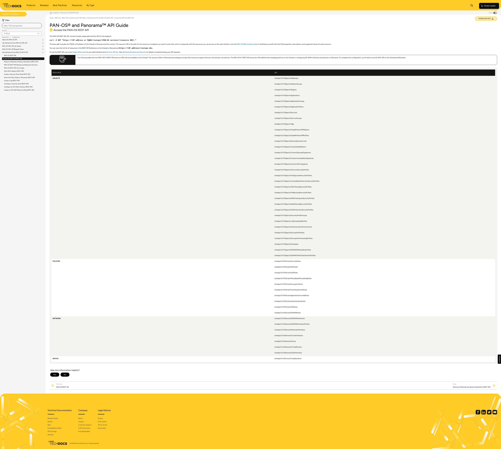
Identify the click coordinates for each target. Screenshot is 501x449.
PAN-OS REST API (10, 55)
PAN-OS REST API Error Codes (14, 68)
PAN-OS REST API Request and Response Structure (21, 65)
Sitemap (50, 435)
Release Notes (53, 418)
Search (50, 422)
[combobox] (22, 25)
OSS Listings (52, 431)
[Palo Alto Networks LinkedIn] (483, 414)
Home (51, 18)
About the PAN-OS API (9, 40)
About (80, 418)
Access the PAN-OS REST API (12, 58)
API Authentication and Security (134, 52)
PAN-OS (57, 18)
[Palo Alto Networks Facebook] (478, 414)
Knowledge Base (84, 431)
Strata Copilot (489, 6)
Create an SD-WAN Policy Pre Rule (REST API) (19, 90)
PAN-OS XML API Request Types (12, 49)
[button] (499, 359)
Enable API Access (79, 52)
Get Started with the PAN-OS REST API (15, 52)
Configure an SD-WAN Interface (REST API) (18, 87)
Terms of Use (102, 425)
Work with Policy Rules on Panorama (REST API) (19, 77)
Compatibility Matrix (55, 428)
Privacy (100, 418)
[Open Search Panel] (472, 5)
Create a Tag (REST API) (12, 81)
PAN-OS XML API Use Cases (11, 46)
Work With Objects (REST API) (14, 71)
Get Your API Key (112, 52)
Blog (49, 425)
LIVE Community (84, 428)
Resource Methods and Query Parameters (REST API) (21, 62)
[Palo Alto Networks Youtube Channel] (495, 414)
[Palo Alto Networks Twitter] (489, 414)
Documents (102, 428)
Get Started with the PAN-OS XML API (14, 43)
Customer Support (84, 425)
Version (4, 30)
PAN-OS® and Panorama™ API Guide (74, 18)
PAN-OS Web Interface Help (247, 44)
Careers (81, 422)
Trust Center (102, 422)
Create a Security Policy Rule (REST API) (17, 74)
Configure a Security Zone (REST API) (16, 84)
